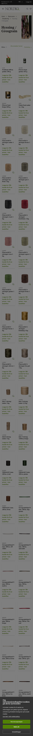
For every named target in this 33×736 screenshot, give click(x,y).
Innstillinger (16, 732)
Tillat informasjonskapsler (16, 721)
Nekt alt (16, 727)
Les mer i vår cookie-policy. (11, 716)
